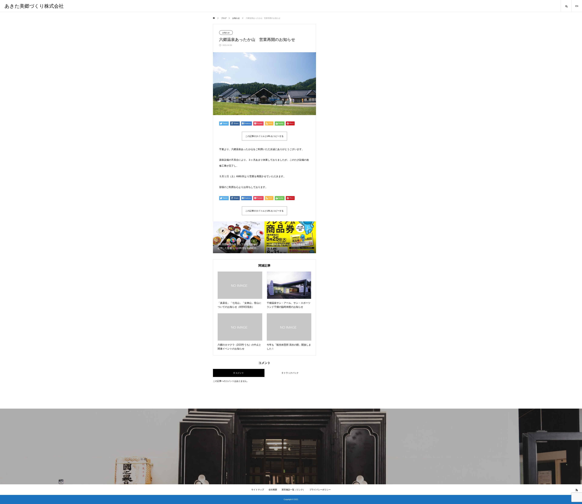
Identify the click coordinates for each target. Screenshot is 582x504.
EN (576, 6)
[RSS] (576, 489)
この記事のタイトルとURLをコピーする (264, 136)
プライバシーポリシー (320, 489)
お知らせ (226, 33)
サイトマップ (257, 489)
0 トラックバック (290, 373)
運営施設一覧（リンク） (293, 489)
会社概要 (273, 489)
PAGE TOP (567, 485)
